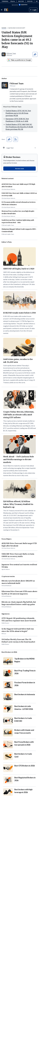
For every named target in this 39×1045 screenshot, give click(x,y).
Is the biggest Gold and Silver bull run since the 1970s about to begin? (18, 630)
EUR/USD (29, 1)
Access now (19, 168)
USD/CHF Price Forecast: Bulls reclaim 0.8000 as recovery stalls (18, 555)
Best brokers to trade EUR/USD (23, 719)
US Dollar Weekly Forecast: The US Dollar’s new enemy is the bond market (18, 640)
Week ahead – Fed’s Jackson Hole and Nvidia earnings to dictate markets (18, 459)
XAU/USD (21, 1)
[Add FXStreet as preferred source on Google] (19, 60)
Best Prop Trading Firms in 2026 (25, 672)
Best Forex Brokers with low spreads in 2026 (24, 743)
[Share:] (35, 54)
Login (34, 10)
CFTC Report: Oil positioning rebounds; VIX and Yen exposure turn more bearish (19, 619)
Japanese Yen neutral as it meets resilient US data (19, 566)
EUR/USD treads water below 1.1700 (19, 313)
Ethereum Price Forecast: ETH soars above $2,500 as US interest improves (19, 592)
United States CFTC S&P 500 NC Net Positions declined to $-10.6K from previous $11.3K (19, 126)
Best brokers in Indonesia (24, 694)
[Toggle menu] (1, 9)
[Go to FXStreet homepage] (6, 10)
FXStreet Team (11, 53)
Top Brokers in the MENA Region (24, 660)
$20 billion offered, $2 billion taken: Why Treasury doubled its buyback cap (18, 504)
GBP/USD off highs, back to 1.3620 (18, 269)
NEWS (4, 28)
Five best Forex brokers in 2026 (24, 683)
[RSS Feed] (15, 139)
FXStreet (9, 55)
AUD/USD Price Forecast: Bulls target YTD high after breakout (19, 544)
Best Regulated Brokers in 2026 (25, 779)
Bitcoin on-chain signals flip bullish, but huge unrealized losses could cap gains (19, 603)
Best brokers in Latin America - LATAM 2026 (23, 707)
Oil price (12, 1)
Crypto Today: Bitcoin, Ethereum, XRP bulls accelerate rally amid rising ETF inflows (18, 415)
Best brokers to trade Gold (23, 755)
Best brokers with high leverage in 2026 (23, 790)
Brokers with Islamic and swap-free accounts (24, 731)
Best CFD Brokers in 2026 (24, 766)
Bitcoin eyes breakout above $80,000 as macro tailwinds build (18, 582)
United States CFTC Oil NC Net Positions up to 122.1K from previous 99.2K (18, 113)
